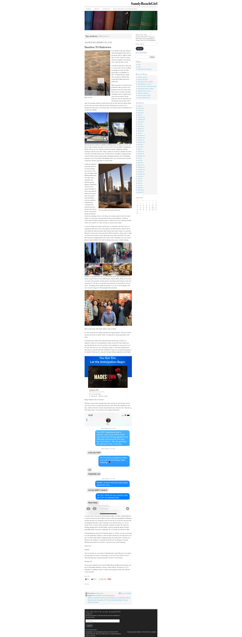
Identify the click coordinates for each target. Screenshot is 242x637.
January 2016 (141, 165)
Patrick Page (110, 600)
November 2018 (141, 137)
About (97, 9)
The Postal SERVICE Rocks (144, 97)
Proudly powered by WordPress (134, 632)
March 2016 (140, 162)
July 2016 (140, 158)
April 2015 (140, 185)
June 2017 (140, 149)
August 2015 (140, 176)
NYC (105, 600)
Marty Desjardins (98, 600)
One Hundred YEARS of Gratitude (146, 88)
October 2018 (141, 140)
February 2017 (141, 151)
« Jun (137, 213)
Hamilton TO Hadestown (98, 47)
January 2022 (141, 112)
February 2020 (141, 126)
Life (102, 593)
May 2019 (140, 133)
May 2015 (140, 183)
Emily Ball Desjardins (108, 595)
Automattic (153, 632)
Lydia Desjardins (121, 598)
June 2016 (140, 160)
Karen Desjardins (111, 598)
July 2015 (140, 178)
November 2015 (141, 169)
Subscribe (139, 48)
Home (88, 9)
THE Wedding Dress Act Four (144, 84)
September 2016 (141, 156)
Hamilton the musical (100, 598)
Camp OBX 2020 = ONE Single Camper (147, 86)
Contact (106, 9)
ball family (97, 593)
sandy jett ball (91, 42)
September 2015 (141, 174)
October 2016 (141, 153)
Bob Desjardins (97, 595)
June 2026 (140, 106)
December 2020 (141, 117)
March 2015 (140, 187)
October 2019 (141, 131)
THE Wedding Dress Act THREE (145, 81)
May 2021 (140, 115)
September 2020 (141, 119)
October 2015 (141, 171)
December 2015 (141, 167)
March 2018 (140, 144)
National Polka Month (143, 79)
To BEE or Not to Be (142, 77)
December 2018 (141, 135)
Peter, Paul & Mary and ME (144, 95)
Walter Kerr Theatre (93, 602)
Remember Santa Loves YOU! (144, 91)
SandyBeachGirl (144, 3)
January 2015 (141, 192)
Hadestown (91, 598)
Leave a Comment (126, 593)
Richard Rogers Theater (121, 600)
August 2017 (140, 146)
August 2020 (140, 122)
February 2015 (141, 190)
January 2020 (141, 128)
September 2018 (141, 142)
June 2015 (140, 181)
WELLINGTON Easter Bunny (125, 9)
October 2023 (141, 110)
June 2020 (140, 124)
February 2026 (141, 108)
